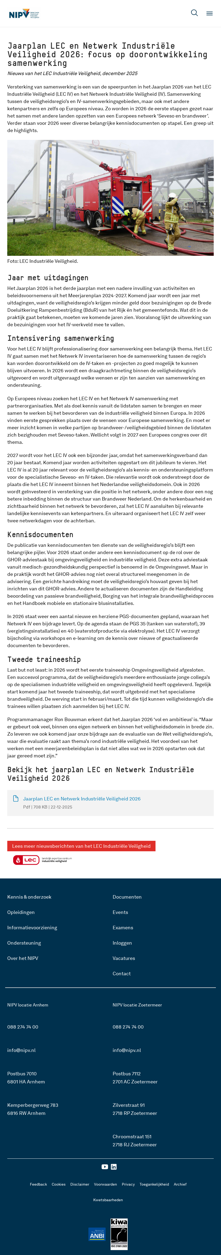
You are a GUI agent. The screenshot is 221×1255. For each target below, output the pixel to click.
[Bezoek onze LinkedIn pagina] (113, 1169)
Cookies (58, 1184)
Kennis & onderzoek (29, 897)
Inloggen (122, 943)
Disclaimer (79, 1184)
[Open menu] (209, 13)
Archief (180, 1184)
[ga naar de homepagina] (24, 13)
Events (120, 912)
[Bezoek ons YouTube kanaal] (105, 1169)
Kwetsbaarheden (108, 1200)
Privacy (128, 1184)
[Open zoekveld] (195, 13)
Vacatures (124, 958)
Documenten (127, 897)
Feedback (38, 1184)
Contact (122, 973)
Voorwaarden (105, 1184)
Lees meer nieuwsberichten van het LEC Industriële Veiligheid (81, 846)
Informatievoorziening (32, 927)
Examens (123, 927)
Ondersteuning (24, 943)
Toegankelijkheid (154, 1184)
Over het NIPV (22, 958)
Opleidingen (21, 912)
